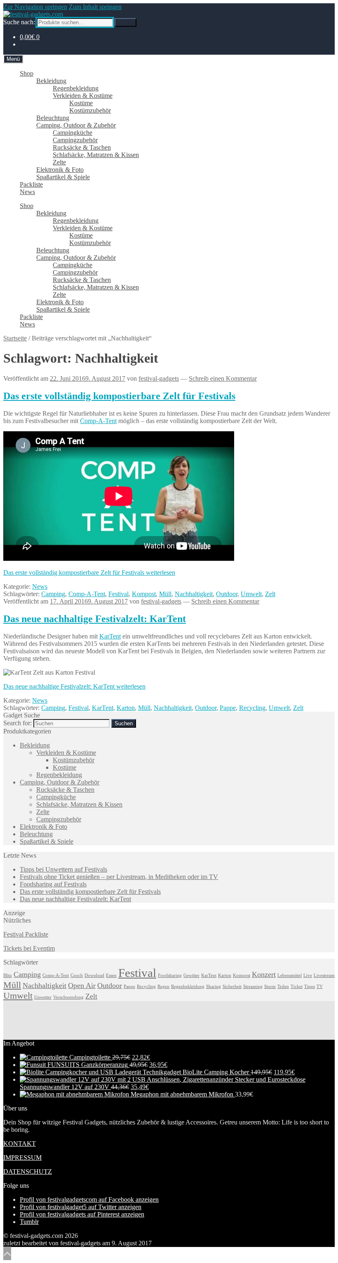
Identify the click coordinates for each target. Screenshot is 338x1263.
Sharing (213, 986)
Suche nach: (19, 22)
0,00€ (30, 36)
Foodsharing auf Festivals (53, 884)
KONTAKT (19, 1143)
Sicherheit (232, 986)
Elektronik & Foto (60, 169)
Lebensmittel (289, 975)
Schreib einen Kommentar (223, 378)
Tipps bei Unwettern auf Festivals (63, 869)
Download (94, 975)
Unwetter (43, 997)
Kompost (144, 593)
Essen (111, 975)
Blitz (7, 975)
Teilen (283, 986)
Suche (125, 22)
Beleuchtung (52, 117)
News (27, 191)
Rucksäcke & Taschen (82, 147)
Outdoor (226, 593)
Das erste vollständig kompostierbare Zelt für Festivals (119, 396)
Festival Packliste (25, 934)
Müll (165, 593)
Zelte (59, 162)
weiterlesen (89, 572)
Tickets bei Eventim (29, 948)
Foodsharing (170, 975)
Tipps (309, 986)
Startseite (15, 338)
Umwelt (251, 593)
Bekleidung (51, 80)
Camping (53, 593)
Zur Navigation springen (35, 6)
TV (320, 986)
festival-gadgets (158, 378)
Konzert (264, 974)
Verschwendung (68, 997)
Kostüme (81, 102)
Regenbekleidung (76, 88)
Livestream (324, 975)
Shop (26, 73)
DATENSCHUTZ (27, 1171)
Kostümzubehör (90, 110)
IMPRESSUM (22, 1157)
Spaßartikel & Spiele (63, 176)
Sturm (270, 986)
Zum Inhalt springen (95, 6)
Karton (126, 707)
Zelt (270, 593)
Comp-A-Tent (98, 420)
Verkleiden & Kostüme (83, 95)
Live (307, 975)
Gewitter (191, 975)
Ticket (297, 986)
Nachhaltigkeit (194, 593)
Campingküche (72, 132)
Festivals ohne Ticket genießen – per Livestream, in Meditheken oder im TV (119, 876)
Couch (76, 975)
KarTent (110, 636)
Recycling (252, 707)
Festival (118, 593)
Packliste (31, 184)
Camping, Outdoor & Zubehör (76, 125)
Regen (163, 986)
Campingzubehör (75, 139)
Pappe (228, 707)
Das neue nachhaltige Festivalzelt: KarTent (94, 618)
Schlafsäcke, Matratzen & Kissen (96, 154)
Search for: (17, 722)
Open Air (82, 985)
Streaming (253, 986)
